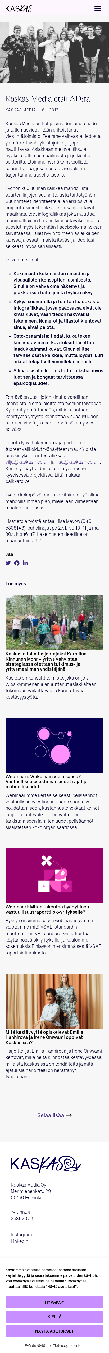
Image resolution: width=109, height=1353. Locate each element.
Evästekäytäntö (38, 1346)
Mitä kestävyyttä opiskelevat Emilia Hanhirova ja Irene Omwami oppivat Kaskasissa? (44, 1037)
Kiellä (54, 1316)
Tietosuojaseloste (67, 1346)
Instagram (21, 1235)
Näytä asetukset (54, 1331)
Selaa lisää (50, 1115)
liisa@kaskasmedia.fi (78, 462)
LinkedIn (19, 1241)
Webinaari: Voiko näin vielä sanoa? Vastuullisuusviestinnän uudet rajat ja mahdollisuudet (47, 782)
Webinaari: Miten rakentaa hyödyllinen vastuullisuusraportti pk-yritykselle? (47, 910)
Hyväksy (54, 1302)
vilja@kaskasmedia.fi (28, 462)
